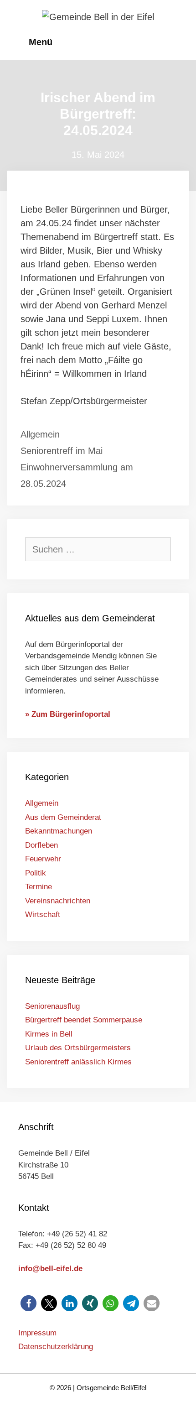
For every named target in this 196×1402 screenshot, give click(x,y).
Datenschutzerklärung (55, 1346)
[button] (28, 1303)
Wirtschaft (42, 914)
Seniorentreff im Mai (62, 451)
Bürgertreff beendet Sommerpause (83, 1020)
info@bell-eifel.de (50, 1268)
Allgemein (40, 434)
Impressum (37, 1333)
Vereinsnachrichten (57, 900)
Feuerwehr (43, 859)
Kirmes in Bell (48, 1034)
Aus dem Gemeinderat (63, 817)
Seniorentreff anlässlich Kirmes (78, 1062)
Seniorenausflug (52, 1006)
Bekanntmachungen (58, 831)
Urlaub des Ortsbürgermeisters (78, 1047)
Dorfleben (41, 845)
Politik (35, 873)
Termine (38, 886)
